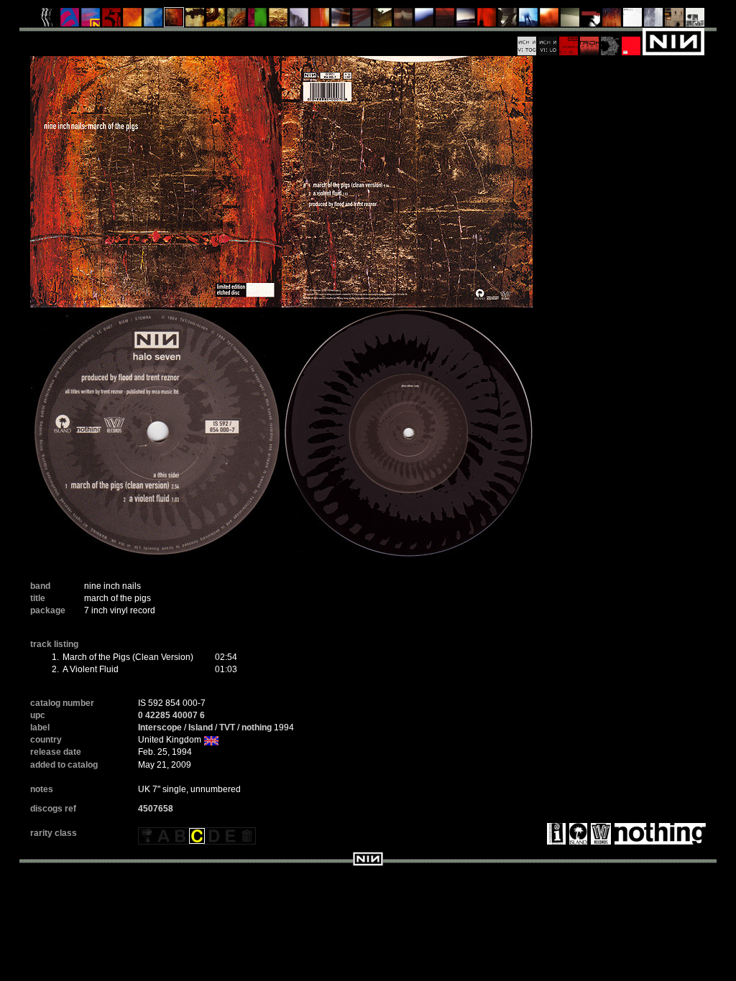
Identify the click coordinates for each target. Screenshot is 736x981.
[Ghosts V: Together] (527, 41)
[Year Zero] (528, 21)
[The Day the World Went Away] (299, 21)
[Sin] (111, 21)
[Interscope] (554, 833)
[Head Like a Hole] (90, 21)
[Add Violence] (674, 21)
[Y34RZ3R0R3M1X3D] (549, 21)
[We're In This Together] (341, 21)
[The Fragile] (320, 21)
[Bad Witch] (695, 21)
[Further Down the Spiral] (236, 21)
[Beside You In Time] (487, 21)
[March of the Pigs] (174, 21)
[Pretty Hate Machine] (70, 21)
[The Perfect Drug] (257, 21)
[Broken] (132, 21)
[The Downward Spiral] (195, 21)
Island (200, 727)
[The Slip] (591, 21)
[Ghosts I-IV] (570, 21)
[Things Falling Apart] (361, 21)
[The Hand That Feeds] (403, 21)
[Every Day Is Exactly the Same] (466, 21)
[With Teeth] (424, 21)
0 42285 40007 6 (171, 715)
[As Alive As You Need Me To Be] (568, 41)
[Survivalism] (507, 21)
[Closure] (278, 21)
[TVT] (599, 833)
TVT (227, 727)
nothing (257, 727)
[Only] (445, 21)
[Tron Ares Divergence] (610, 41)
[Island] (576, 833)
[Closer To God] (216, 21)
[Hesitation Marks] (612, 21)
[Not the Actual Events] (632, 21)
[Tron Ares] (589, 41)
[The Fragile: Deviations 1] (653, 21)
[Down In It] (49, 21)
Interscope (160, 727)
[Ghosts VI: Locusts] (548, 41)
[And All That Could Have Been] (382, 21)
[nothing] (658, 833)
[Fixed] (153, 21)
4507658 (155, 809)
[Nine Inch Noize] (631, 41)
